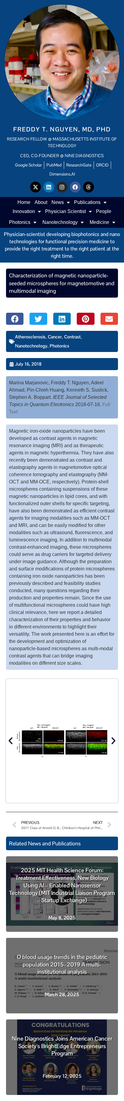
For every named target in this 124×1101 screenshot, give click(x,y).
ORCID (102, 165)
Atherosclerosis (30, 337)
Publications (87, 202)
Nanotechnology (60, 222)
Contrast (72, 337)
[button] (14, 319)
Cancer (55, 337)
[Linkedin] (48, 187)
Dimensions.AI (62, 174)
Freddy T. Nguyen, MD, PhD (62, 129)
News (57, 202)
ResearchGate (78, 165)
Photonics (19, 222)
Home (23, 202)
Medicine (99, 222)
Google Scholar (28, 165)
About (41, 202)
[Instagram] (62, 187)
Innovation (24, 211)
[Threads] (88, 187)
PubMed (54, 165)
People (103, 211)
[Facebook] (75, 187)
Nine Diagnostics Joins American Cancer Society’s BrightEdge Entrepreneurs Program (62, 1046)
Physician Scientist (65, 211)
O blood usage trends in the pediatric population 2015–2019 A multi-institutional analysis (62, 964)
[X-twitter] (35, 187)
